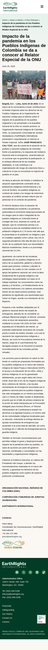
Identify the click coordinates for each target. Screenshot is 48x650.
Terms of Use (22, 631)
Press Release (31, 20)
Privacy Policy (8, 631)
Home (5, 20)
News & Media (16, 20)
